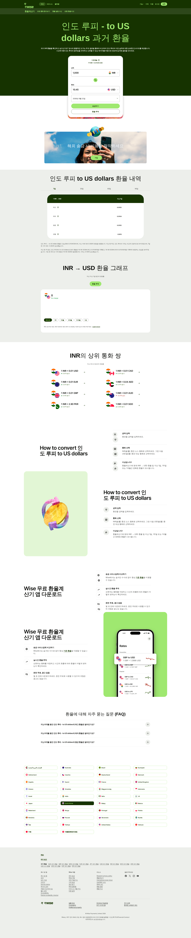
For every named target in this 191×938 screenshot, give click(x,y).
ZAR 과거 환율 (135, 864)
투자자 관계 (44, 886)
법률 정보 (72, 903)
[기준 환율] (99, 60)
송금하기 (95, 106)
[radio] (55, 320)
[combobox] (113, 72)
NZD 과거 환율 (124, 864)
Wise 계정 (72, 878)
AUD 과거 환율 (52, 864)
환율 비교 (100, 889)
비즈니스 (50, 4)
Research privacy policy (104, 876)
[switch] (95, 80)
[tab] (54, 189)
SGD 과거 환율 (45, 866)
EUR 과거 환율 (83, 864)
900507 (88, 917)
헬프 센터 (44, 891)
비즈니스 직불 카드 (75, 889)
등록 (163, 4)
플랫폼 (57, 4)
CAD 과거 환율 (104, 864)
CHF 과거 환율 (66, 866)
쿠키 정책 (127, 903)
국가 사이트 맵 (100, 905)
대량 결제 (72, 891)
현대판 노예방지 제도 (130, 905)
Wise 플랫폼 (72, 886)
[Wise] (30, 4)
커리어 (43, 882)
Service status (45, 884)
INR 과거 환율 (114, 864)
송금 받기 (72, 884)
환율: (42, 855)
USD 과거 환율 (55, 866)
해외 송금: (44, 859)
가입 (96, 158)
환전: (72, 85)
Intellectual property (75, 907)
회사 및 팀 (44, 876)
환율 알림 (100, 886)
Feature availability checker (49, 895)
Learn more (96, 326)
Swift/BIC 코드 (101, 882)
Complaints (72, 905)
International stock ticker (105, 880)
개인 (42, 4)
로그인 (157, 4)
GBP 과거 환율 (63, 864)
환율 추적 (95, 112)
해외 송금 (72, 876)
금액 (72, 68)
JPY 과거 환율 (94, 864)
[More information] (58, 207)
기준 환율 (139, 577)
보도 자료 (44, 880)
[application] (59, 308)
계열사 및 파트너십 (47, 889)
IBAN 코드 (100, 884)
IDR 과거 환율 (76, 866)
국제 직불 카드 (73, 880)
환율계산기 (100, 878)
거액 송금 (72, 882)
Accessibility (45, 893)
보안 (42, 878)
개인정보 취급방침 (102, 903)
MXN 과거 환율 (73, 864)
